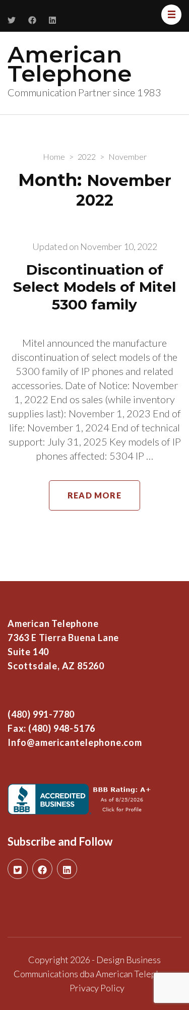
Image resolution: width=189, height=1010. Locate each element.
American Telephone (70, 63)
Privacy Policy (97, 987)
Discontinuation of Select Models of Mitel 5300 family (94, 287)
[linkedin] (67, 869)
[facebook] (42, 869)
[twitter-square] (18, 869)
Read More (94, 495)
